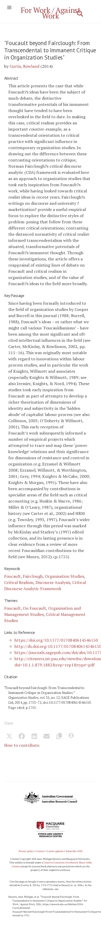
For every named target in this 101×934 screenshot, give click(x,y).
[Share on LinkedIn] (34, 737)
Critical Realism (18, 582)
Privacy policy (26, 851)
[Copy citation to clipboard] (59, 737)
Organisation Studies (64, 576)
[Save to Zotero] (71, 737)
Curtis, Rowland (24, 66)
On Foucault (34, 608)
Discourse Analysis (52, 582)
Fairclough (33, 576)
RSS (80, 851)
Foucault (12, 576)
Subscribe (71, 851)
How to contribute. (22, 745)
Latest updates (55, 851)
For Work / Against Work (51, 13)
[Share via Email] (46, 737)
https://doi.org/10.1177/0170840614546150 (56, 640)
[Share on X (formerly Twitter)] (9, 737)
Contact (40, 851)
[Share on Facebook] (22, 737)
